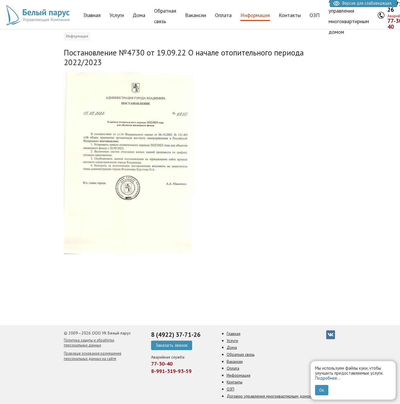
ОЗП (230, 389)
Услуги (232, 340)
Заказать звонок (171, 345)
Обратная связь (240, 354)
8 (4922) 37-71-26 (176, 335)
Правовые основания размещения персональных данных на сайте (92, 356)
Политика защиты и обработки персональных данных (89, 343)
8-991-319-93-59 (171, 371)
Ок (321, 390)
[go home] (39, 15)
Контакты (234, 382)
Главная (233, 333)
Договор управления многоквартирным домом (269, 396)
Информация (77, 36)
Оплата (233, 368)
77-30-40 (161, 363)
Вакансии (235, 361)
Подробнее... (327, 378)
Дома (232, 347)
